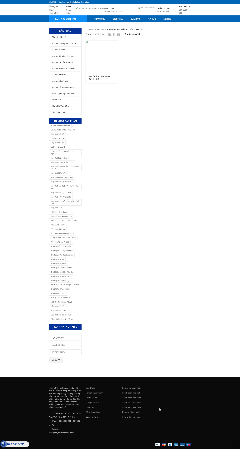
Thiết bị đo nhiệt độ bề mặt (61, 268)
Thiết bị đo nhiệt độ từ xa (61, 276)
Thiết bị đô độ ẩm (58, 293)
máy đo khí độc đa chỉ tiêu (62, 177)
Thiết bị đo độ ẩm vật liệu (61, 289)
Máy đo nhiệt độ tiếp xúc (61, 182)
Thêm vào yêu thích (115, 58)
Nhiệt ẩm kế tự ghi (58, 225)
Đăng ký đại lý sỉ (93, 417)
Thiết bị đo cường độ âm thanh (63, 251)
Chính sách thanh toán (132, 402)
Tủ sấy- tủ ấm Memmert (60, 298)
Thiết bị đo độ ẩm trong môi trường (65, 285)
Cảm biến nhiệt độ (58, 139)
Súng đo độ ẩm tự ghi (60, 242)
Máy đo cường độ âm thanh (62, 162)
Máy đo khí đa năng (59, 173)
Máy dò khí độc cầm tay (60, 158)
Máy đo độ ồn (56, 208)
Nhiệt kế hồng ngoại (59, 212)
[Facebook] (173, 2)
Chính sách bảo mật (131, 393)
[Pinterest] (187, 2)
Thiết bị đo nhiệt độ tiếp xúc (62, 272)
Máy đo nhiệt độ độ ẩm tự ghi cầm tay (65, 187)
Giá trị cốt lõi (91, 398)
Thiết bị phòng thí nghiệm (61, 246)
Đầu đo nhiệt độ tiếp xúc (61, 315)
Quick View (115, 51)
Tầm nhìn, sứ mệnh (94, 393)
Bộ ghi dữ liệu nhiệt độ (60, 126)
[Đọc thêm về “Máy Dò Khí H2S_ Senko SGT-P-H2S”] (115, 45)
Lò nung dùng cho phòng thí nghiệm (62, 152)
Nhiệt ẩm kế (72, 221)
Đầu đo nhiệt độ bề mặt (60, 311)
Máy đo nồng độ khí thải (61, 193)
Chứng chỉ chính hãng (132, 388)
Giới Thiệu (90, 388)
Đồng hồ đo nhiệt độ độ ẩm (62, 319)
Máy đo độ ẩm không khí (61, 197)
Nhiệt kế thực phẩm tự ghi (61, 216)
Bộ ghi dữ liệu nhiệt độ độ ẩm (63, 130)
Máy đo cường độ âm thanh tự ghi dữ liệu (65, 168)
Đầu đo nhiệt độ (57, 306)
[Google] (180, 2)
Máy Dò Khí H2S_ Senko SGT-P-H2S (99, 77)
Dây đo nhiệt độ (57, 143)
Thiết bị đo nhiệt (57, 259)
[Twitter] (177, 2)
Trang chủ (90, 29)
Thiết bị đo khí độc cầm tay (62, 255)
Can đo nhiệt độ (57, 134)
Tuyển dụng (91, 407)
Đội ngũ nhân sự (93, 402)
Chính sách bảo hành (131, 398)
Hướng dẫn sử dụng (131, 417)
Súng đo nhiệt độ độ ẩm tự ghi (63, 238)
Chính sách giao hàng (131, 407)
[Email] (184, 2)
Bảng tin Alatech (93, 412)
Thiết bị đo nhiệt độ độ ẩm (61, 281)
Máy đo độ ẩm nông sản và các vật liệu (65, 202)
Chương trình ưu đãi (131, 412)
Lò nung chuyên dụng (59, 147)
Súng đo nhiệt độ (58, 229)
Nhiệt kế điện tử (57, 221)
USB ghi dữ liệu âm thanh (61, 302)
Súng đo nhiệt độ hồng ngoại (62, 234)
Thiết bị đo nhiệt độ (58, 263)
